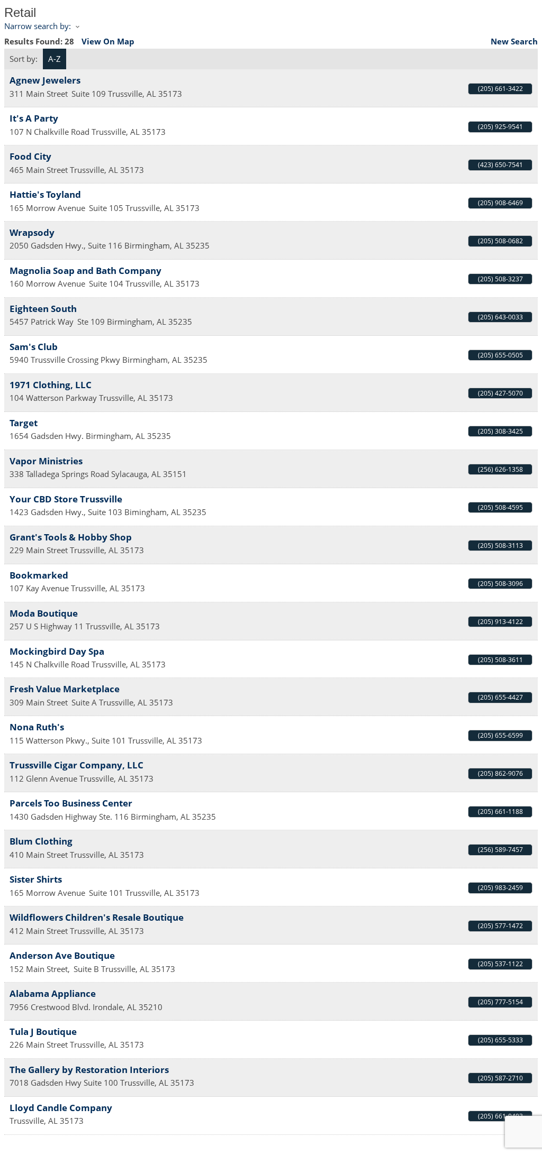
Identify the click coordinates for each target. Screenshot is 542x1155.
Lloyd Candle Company (61, 1108)
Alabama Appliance (53, 993)
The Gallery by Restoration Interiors (89, 1070)
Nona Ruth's (37, 727)
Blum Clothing (41, 841)
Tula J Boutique (43, 1031)
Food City (30, 156)
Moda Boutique (44, 613)
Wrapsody (32, 232)
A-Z (54, 58)
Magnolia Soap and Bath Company (85, 270)
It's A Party (34, 118)
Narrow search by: (37, 26)
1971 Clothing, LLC (51, 385)
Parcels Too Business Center (71, 803)
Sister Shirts (36, 879)
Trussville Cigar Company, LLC (76, 765)
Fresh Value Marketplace (65, 689)
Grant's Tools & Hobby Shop (71, 537)
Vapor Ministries (46, 461)
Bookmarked (39, 575)
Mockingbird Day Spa (57, 651)
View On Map (108, 41)
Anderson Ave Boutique (62, 955)
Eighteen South (43, 308)
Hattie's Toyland (45, 194)
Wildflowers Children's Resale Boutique (97, 917)
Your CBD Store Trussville (66, 499)
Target (24, 423)
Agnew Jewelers (45, 80)
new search (514, 41)
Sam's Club (34, 347)
